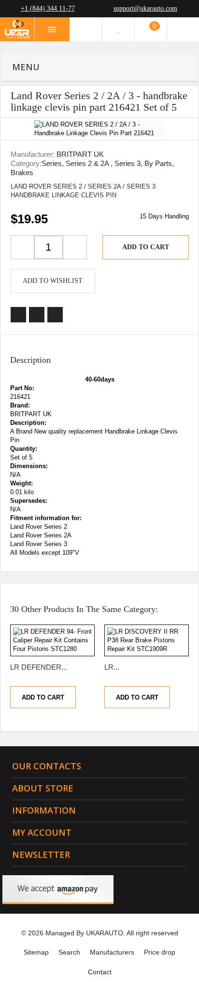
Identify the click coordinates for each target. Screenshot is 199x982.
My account (41, 832)
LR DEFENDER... (38, 667)
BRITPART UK (80, 154)
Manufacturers (112, 952)
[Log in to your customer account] (183, 29)
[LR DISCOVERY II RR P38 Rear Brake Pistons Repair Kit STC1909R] (146, 640)
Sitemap (36, 952)
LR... (111, 667)
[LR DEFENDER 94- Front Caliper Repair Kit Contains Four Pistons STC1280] (52, 640)
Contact (100, 972)
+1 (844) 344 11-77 (48, 8)
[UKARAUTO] (17, 29)
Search (69, 952)
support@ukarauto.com (145, 8)
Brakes (22, 172)
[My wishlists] (118, 29)
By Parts (158, 163)
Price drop (159, 952)
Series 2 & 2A (88, 163)
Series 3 (127, 163)
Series (52, 163)
